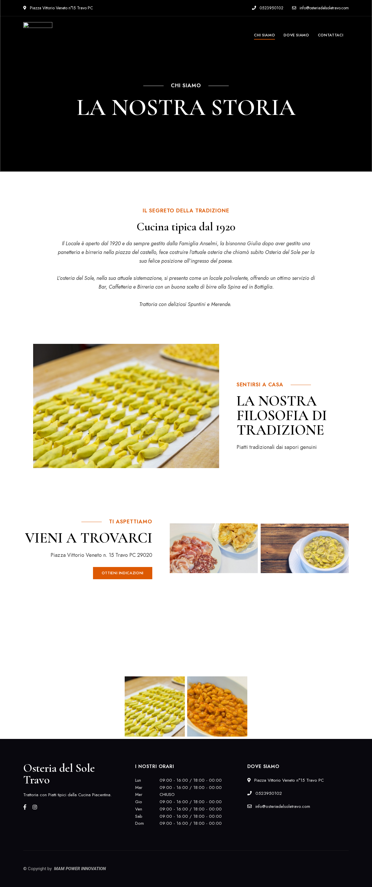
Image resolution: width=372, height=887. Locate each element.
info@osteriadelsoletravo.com (323, 8)
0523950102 (270, 8)
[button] (122, 573)
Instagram (35, 807)
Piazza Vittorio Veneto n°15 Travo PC (61, 8)
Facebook (24, 807)
